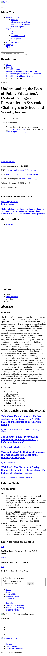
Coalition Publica (18, 35)
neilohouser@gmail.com (15, 129)
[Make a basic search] (26, 54)
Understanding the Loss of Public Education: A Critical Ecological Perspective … (24, 75)
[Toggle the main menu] (2, 7)
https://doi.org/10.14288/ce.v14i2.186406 (22, 174)
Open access (16, 38)
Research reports (17, 26)
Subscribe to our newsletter (13, 581)
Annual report (16, 40)
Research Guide (12, 596)
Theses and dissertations (20, 22)
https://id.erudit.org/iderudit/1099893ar (21, 170)
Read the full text (8, 161)
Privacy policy (11, 644)
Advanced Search (13, 42)
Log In (8, 29)
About (13, 31)
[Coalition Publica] (9, 638)
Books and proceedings (20, 24)
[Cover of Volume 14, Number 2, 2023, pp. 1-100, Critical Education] (23, 147)
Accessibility (11, 594)
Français (9, 45)
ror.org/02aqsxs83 (23, 131)
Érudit (13, 33)
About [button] (8, 31)
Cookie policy (11, 646)
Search (3, 51)
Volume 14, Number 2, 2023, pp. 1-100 (21, 71)
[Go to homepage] (7, 2)
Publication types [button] (13, 17)
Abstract (9, 224)
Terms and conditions (14, 648)
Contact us (10, 599)
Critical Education (13, 69)
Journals (14, 20)
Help (8, 592)
